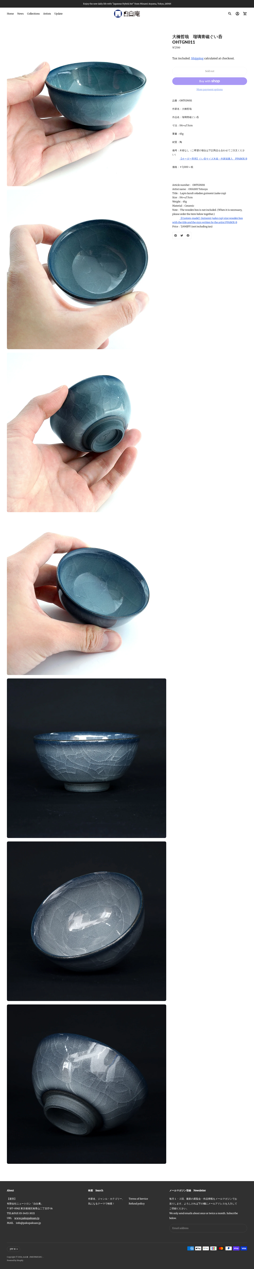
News (20, 13)
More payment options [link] (209, 89)
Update (58, 13)
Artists (47, 13)
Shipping (197, 58)
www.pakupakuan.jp (26, 1218)
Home (10, 13)
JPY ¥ (13, 1249)
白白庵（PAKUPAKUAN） (33, 1257)
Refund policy (137, 1203)
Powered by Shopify (15, 1260)
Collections (33, 13)
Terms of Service (138, 1198)
